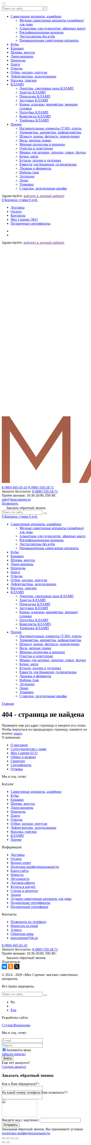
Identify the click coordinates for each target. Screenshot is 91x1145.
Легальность (20, 879)
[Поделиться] (8, 1138)
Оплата (16, 211)
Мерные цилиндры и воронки (42, 144)
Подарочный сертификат (29, 907)
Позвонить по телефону (29, 922)
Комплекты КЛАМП (35, 116)
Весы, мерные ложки (35, 140)
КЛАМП (17, 84)
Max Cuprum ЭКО (24, 219)
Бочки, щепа (28, 156)
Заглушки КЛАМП (33, 100)
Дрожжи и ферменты (35, 168)
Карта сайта (19, 871)
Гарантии (18, 761)
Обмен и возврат (23, 757)
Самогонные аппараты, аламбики (36, 16)
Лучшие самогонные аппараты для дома (41, 899)
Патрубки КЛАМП (33, 112)
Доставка (18, 207)
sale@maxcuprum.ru (16, 499)
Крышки (17, 48)
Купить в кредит (23, 887)
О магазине (19, 745)
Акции (16, 895)
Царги (15, 64)
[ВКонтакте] (4, 966)
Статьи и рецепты (24, 891)
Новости (17, 875)
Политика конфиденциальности (35, 867)
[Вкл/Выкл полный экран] (12, 1138)
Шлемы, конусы (23, 52)
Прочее (16, 124)
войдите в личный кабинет (44, 196)
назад (18, 733)
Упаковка (26, 184)
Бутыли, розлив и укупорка (40, 160)
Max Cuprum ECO (24, 753)
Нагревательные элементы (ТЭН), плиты (50, 128)
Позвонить (10, 503)
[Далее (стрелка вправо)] (8, 1142)
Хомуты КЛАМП (32, 92)
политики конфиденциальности (26, 1133)
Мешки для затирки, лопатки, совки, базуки (52, 152)
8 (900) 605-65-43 (14, 487)
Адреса (16, 930)
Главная (8, 703)
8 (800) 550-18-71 (41, 487)
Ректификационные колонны (41, 32)
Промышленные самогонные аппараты (49, 40)
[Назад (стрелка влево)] (3, 1142)
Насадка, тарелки (24, 80)
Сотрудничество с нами (28, 749)
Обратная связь (22, 934)
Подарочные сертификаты (30, 223)
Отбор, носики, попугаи (29, 72)
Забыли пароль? (14, 1054)
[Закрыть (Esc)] (3, 1138)
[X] (16, 966)
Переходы (18, 60)
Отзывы (17, 769)
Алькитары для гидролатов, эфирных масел (52, 28)
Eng (13, 1010)
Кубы (15, 44)
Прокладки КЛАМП (34, 96)
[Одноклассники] (10, 966)
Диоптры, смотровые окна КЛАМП (46, 88)
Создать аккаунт (14, 1067)
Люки (23, 180)
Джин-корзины (22, 56)
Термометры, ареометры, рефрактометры (50, 132)
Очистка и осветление (36, 148)
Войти (7, 1058)
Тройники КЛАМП (34, 120)
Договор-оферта (23, 883)
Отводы (17, 68)
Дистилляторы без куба (37, 36)
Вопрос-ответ (21, 863)
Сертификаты (21, 765)
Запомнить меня (18, 1050)
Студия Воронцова (16, 1025)
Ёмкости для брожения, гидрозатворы (48, 164)
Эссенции (26, 176)
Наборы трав (29, 172)
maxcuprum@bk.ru (24, 938)
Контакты (18, 215)
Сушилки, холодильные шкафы (43, 188)
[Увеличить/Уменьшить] (17, 1138)
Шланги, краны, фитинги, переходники (49, 136)
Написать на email (24, 926)
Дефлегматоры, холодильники (33, 76)
